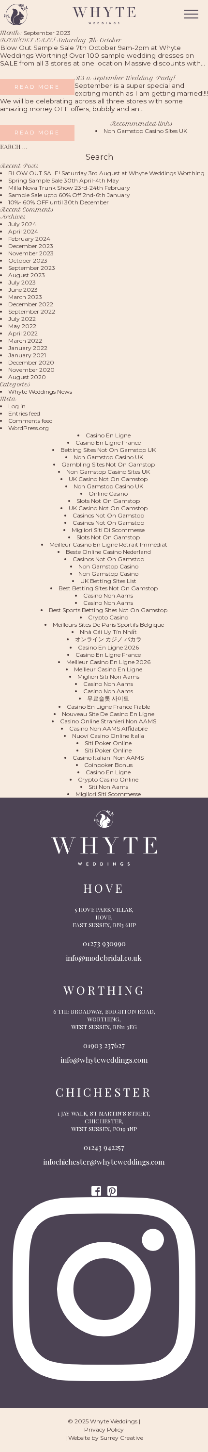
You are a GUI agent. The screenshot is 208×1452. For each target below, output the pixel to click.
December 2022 (30, 304)
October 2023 (27, 260)
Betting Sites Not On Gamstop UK (108, 449)
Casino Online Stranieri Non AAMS (108, 721)
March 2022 (25, 340)
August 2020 (27, 377)
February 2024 (29, 238)
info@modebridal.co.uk (104, 958)
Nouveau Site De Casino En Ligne (108, 714)
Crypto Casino (108, 617)
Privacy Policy (104, 1429)
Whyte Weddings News (40, 391)
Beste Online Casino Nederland (108, 551)
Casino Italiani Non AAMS (108, 757)
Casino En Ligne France (108, 442)
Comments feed (30, 420)
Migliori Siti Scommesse (108, 794)
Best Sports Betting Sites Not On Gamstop (108, 610)
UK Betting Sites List (108, 580)
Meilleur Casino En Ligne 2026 (108, 662)
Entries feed (24, 413)
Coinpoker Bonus (108, 764)
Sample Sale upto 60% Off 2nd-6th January (69, 195)
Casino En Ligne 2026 (108, 647)
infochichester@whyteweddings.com (104, 1162)
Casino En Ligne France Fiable (108, 706)
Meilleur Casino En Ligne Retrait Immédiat (108, 544)
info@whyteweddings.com (104, 1060)
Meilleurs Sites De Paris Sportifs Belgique (108, 624)
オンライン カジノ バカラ (108, 639)
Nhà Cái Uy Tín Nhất (108, 631)
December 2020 (31, 362)
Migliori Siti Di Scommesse (108, 530)
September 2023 (31, 267)
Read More (37, 87)
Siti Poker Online (108, 743)
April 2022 (23, 333)
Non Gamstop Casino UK (108, 457)
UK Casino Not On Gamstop (108, 479)
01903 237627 (104, 1045)
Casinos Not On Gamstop (108, 515)
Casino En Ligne (108, 435)
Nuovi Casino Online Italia (108, 735)
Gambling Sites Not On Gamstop (108, 464)
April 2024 (23, 231)
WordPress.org (28, 428)
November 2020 (31, 369)
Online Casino (108, 493)
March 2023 (25, 296)
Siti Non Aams (108, 786)
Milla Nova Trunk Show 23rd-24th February (69, 187)
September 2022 (31, 311)
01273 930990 (104, 943)
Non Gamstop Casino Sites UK (145, 130)
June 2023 (23, 289)
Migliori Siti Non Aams (108, 676)
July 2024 (22, 224)
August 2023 (26, 275)
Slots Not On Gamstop (108, 500)
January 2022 (27, 347)
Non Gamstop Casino (108, 566)
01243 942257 (104, 1147)
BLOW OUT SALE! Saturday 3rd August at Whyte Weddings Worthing (106, 173)
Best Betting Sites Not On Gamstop (108, 588)
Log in (17, 406)
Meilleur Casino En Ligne (108, 669)
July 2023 (22, 282)
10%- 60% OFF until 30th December (58, 202)
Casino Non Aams (108, 595)
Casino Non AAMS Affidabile (108, 728)
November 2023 (31, 253)
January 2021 (27, 355)
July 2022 (22, 318)
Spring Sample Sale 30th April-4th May (63, 180)
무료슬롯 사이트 (108, 698)
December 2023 (30, 246)
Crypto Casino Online (108, 779)
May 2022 (22, 326)
